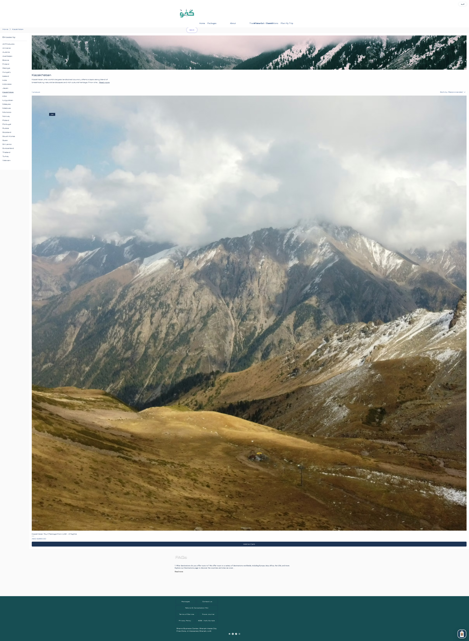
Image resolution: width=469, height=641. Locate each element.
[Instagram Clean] (239, 634)
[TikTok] (236, 634)
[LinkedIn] (233, 634)
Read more (179, 572)
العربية (462, 4)
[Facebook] (229, 634)
